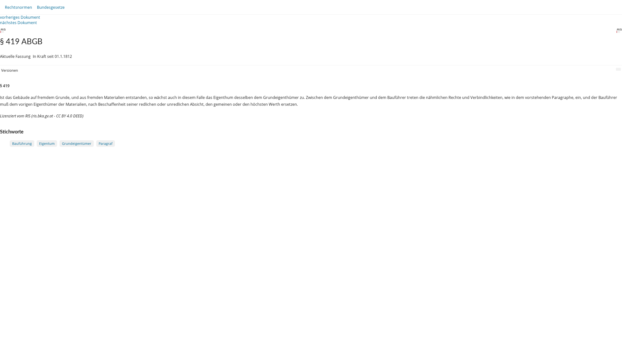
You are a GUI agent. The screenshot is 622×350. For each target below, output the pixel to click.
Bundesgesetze (51, 7)
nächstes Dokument (18, 22)
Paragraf (105, 143)
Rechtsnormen (18, 7)
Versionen (9, 70)
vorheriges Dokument (20, 17)
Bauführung (22, 143)
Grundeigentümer (76, 143)
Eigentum (47, 143)
